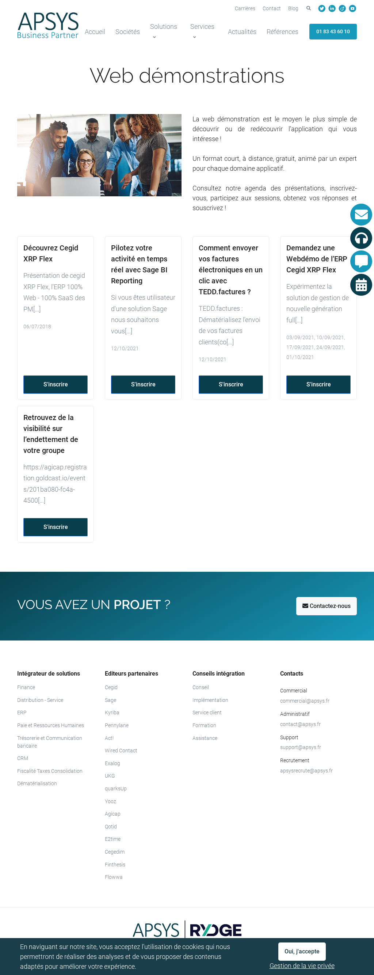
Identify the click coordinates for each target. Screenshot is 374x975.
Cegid (111, 687)
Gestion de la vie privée (302, 966)
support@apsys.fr (300, 747)
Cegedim (115, 852)
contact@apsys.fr (300, 724)
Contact (272, 8)
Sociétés (127, 31)
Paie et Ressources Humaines (50, 725)
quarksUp (116, 788)
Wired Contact (121, 750)
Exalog (112, 763)
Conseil (200, 687)
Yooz (110, 801)
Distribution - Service (40, 700)
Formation (204, 725)
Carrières (245, 8)
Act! (109, 738)
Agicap (113, 814)
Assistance (204, 738)
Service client (207, 712)
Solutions (163, 26)
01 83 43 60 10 (333, 31)
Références (282, 31)
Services (202, 26)
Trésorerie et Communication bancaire (49, 742)
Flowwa (114, 877)
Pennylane (117, 725)
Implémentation (210, 700)
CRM (22, 758)
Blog (293, 8)
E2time (113, 839)
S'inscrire (55, 384)
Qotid (111, 826)
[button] (308, 8)
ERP (22, 712)
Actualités (242, 31)
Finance (26, 687)
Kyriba (112, 712)
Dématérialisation (37, 783)
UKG (110, 776)
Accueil (95, 31)
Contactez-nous (329, 605)
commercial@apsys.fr (304, 701)
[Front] (48, 25)
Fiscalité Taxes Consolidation (50, 771)
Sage (110, 700)
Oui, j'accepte (302, 951)
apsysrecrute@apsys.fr (306, 771)
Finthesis (115, 865)
